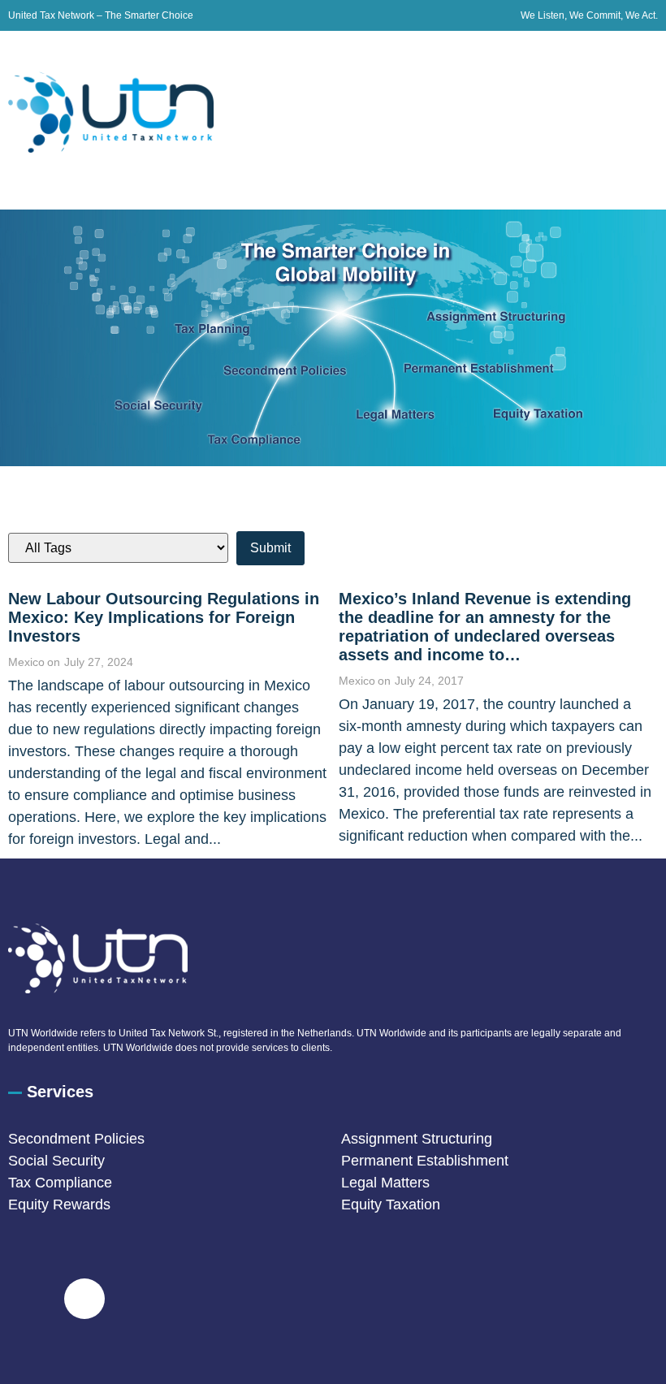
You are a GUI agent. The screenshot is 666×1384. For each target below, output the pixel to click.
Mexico (26, 661)
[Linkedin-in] (84, 1298)
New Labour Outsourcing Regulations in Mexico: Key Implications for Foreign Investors (163, 617)
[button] (645, 121)
